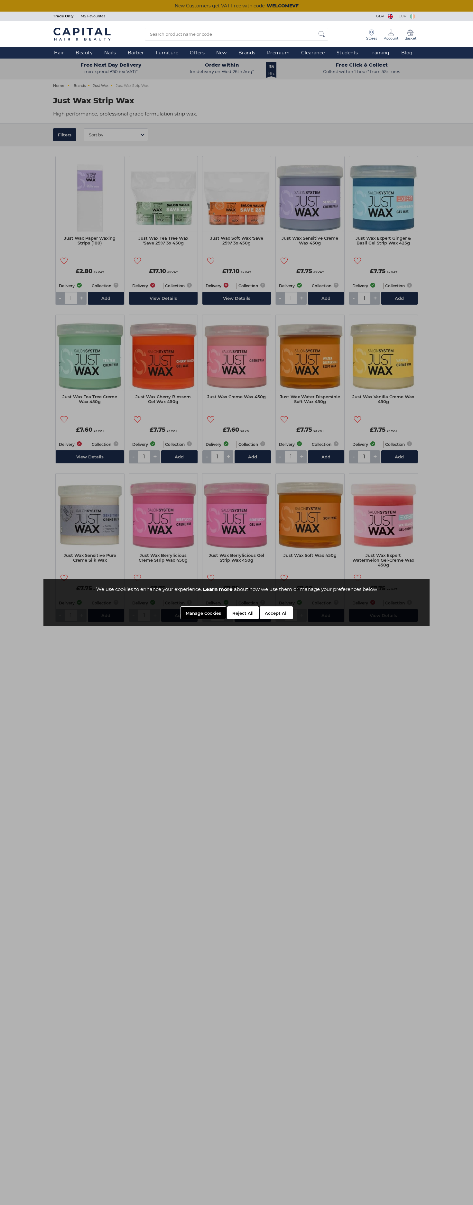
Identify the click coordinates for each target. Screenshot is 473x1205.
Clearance (313, 53)
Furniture (167, 53)
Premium (278, 53)
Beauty (84, 53)
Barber (136, 53)
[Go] (321, 34)
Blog (407, 53)
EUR (403, 16)
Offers (197, 53)
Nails (110, 53)
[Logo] (82, 33)
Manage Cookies (203, 613)
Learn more (218, 589)
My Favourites (93, 16)
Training (380, 53)
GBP (381, 16)
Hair (59, 53)
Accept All (276, 613)
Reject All (243, 613)
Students (347, 53)
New (221, 53)
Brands (246, 53)
